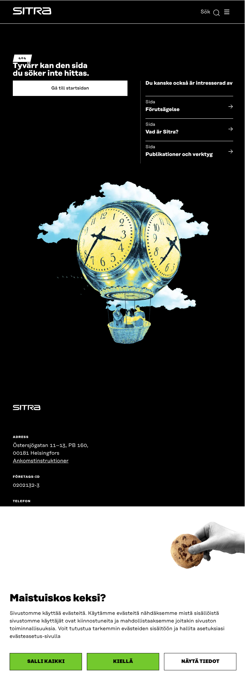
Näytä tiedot (200, 661)
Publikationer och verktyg (179, 154)
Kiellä (123, 661)
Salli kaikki (46, 661)
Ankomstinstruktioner (41, 461)
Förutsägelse (162, 109)
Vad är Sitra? (161, 132)
